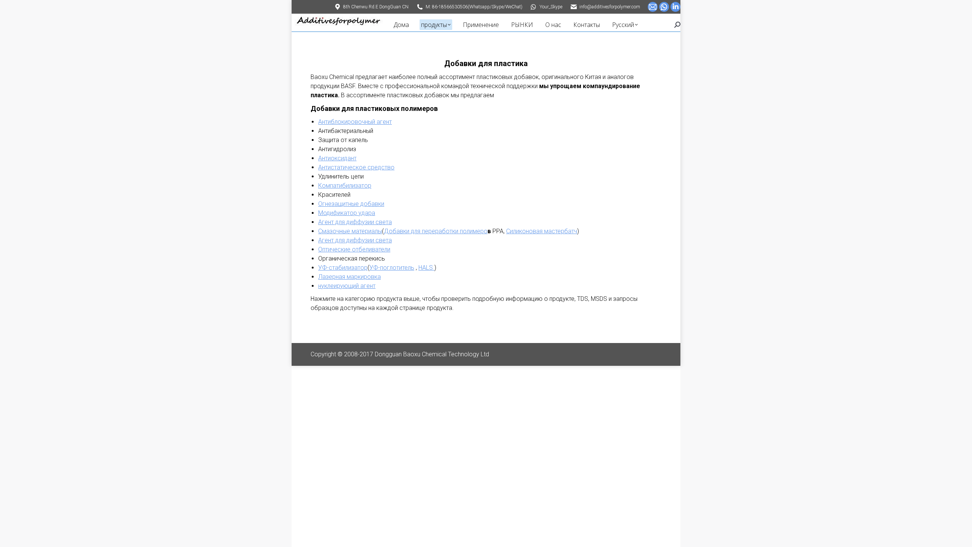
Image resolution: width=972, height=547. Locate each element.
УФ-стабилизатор (343, 267)
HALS (426, 267)
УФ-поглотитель (391, 267)
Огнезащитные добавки (351, 203)
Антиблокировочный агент (355, 121)
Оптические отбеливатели (354, 249)
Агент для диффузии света (355, 222)
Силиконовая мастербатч (541, 231)
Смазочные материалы (350, 231)
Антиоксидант (337, 158)
